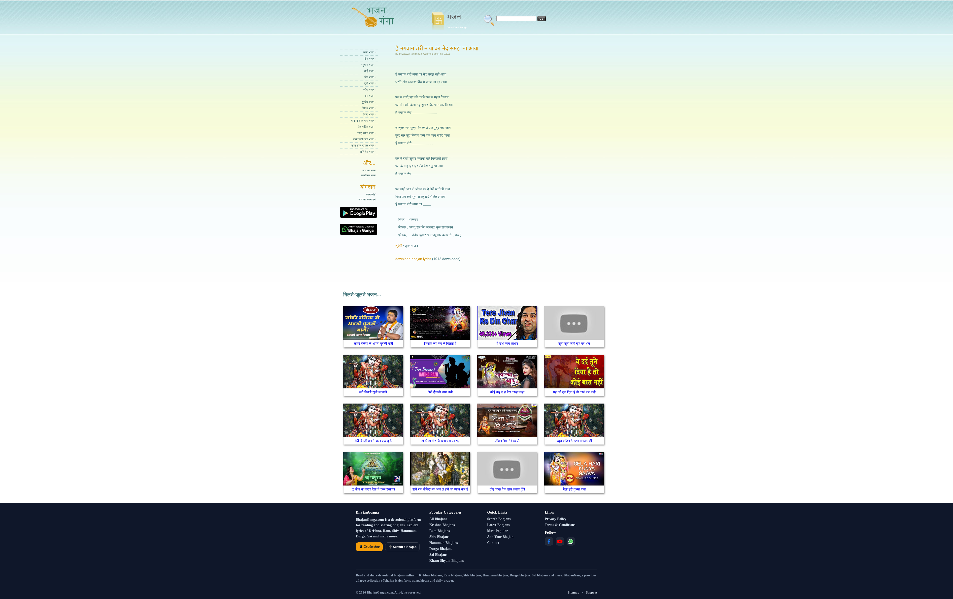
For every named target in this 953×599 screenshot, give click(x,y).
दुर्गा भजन (369, 83)
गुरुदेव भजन (368, 102)
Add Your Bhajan (500, 537)
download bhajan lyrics (413, 259)
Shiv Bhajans (439, 537)
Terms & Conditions (560, 525)
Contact (493, 543)
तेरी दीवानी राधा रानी (440, 392)
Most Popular (497, 531)
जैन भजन (369, 77)
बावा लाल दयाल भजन (362, 145)
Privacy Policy (555, 519)
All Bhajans (438, 519)
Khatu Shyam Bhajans (446, 560)
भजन (457, 20)
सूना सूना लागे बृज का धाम (574, 343)
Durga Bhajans (440, 549)
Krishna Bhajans (442, 525)
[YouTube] (560, 541)
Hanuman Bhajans (443, 543)
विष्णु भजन (368, 114)
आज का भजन (368, 170)
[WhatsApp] (571, 541)
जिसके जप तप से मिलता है (440, 343)
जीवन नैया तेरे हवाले (507, 441)
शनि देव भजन (367, 151)
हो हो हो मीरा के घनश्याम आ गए (440, 441)
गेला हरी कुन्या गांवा (574, 489)
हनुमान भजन (367, 65)
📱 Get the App (369, 546)
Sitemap (573, 592)
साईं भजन (369, 71)
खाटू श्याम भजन (365, 133)
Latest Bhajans (498, 525)
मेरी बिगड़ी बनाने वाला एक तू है (373, 441)
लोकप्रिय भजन (368, 175)
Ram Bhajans (439, 531)
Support (591, 592)
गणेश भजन (368, 89)
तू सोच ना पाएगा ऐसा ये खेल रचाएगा (373, 489)
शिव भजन (369, 58)
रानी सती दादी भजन (363, 139)
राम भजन (369, 96)
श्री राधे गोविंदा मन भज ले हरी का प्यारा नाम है (440, 489)
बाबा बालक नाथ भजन (362, 120)
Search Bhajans (499, 519)
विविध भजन (368, 108)
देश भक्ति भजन (366, 127)
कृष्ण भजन (368, 52)
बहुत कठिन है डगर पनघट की (574, 441)
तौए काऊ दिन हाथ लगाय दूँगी (507, 489)
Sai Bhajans (438, 555)
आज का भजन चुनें (366, 199)
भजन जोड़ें (370, 194)
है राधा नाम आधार (507, 343)
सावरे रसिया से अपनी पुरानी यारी (373, 343)
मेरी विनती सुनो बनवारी (373, 392)
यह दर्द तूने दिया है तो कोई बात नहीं (574, 392)
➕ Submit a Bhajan (402, 547)
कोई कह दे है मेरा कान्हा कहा (507, 392)
